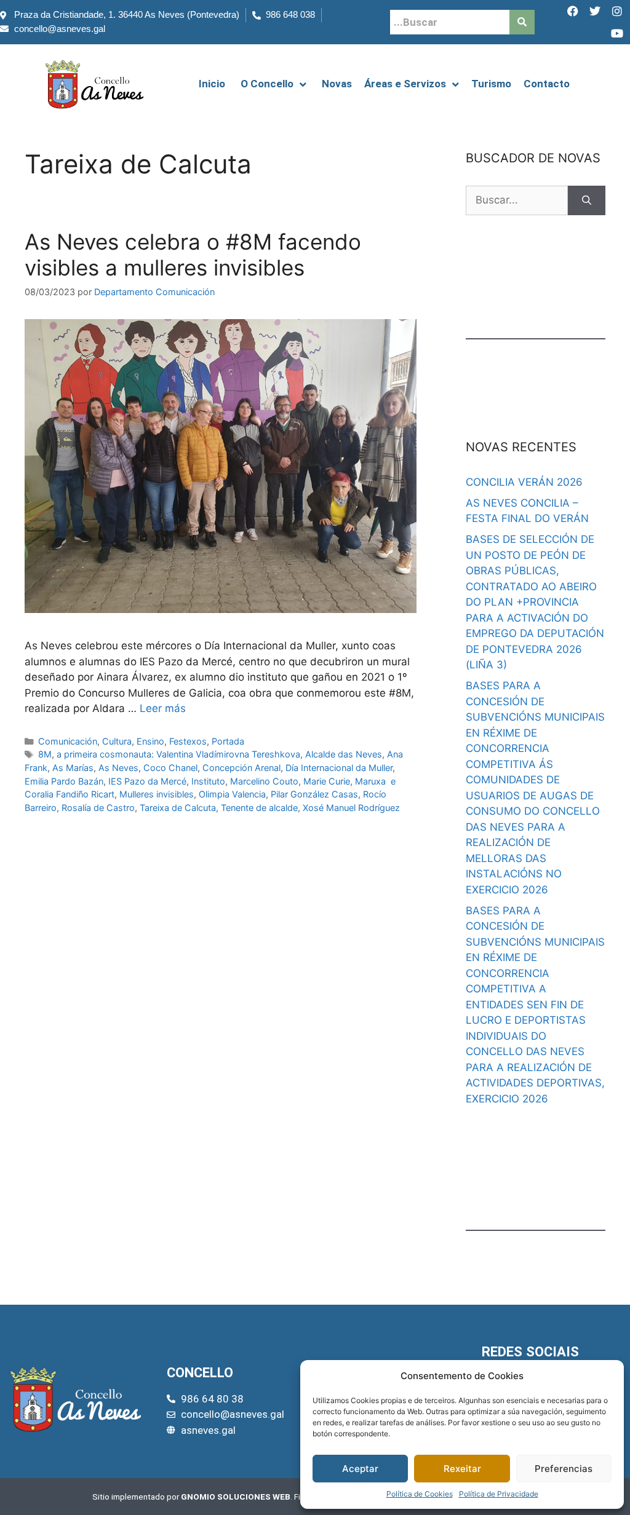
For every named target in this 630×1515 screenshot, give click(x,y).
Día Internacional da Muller (339, 767)
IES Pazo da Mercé (147, 781)
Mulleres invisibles (156, 794)
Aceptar (360, 1468)
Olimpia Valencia (232, 794)
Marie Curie (326, 781)
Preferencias (563, 1468)
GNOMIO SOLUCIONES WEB (235, 1496)
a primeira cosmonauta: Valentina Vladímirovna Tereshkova (178, 754)
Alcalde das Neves (343, 754)
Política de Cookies (419, 1493)
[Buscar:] (517, 200)
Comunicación (67, 741)
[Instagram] (617, 11)
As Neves (118, 767)
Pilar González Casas (314, 794)
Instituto (208, 781)
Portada (228, 741)
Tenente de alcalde (259, 807)
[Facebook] (573, 11)
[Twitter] (595, 11)
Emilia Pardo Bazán (64, 781)
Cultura (117, 741)
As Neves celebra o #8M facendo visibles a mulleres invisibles (193, 254)
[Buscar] (586, 200)
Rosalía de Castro (98, 807)
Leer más (163, 708)
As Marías (73, 767)
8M (45, 754)
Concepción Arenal (241, 767)
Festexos (188, 741)
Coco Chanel (170, 767)
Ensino (150, 741)
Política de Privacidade (498, 1493)
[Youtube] (617, 33)
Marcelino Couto (264, 781)
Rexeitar (462, 1468)
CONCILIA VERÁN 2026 (524, 482)
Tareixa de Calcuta (178, 807)
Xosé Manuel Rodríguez (351, 807)
